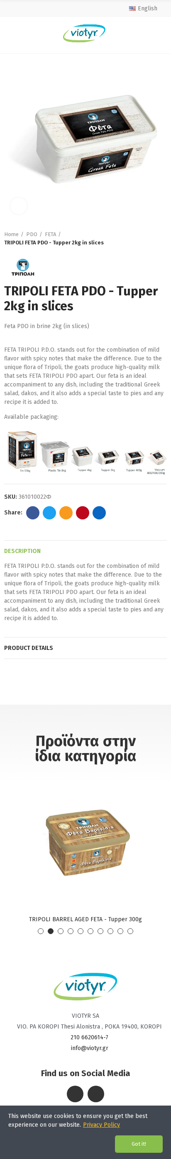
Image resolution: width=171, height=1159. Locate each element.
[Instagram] (96, 1094)
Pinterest (82, 512)
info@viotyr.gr (89, 1048)
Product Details (28, 648)
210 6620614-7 (89, 1037)
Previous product (140, 238)
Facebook (32, 512)
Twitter (49, 512)
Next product (160, 238)
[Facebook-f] (75, 1094)
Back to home (150, 238)
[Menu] (11, 33)
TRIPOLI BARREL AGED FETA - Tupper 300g (85, 919)
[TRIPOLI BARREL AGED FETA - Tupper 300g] (85, 842)
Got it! (139, 1144)
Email (66, 512)
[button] (41, 931)
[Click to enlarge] (18, 206)
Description (22, 551)
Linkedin (99, 512)
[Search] (159, 33)
